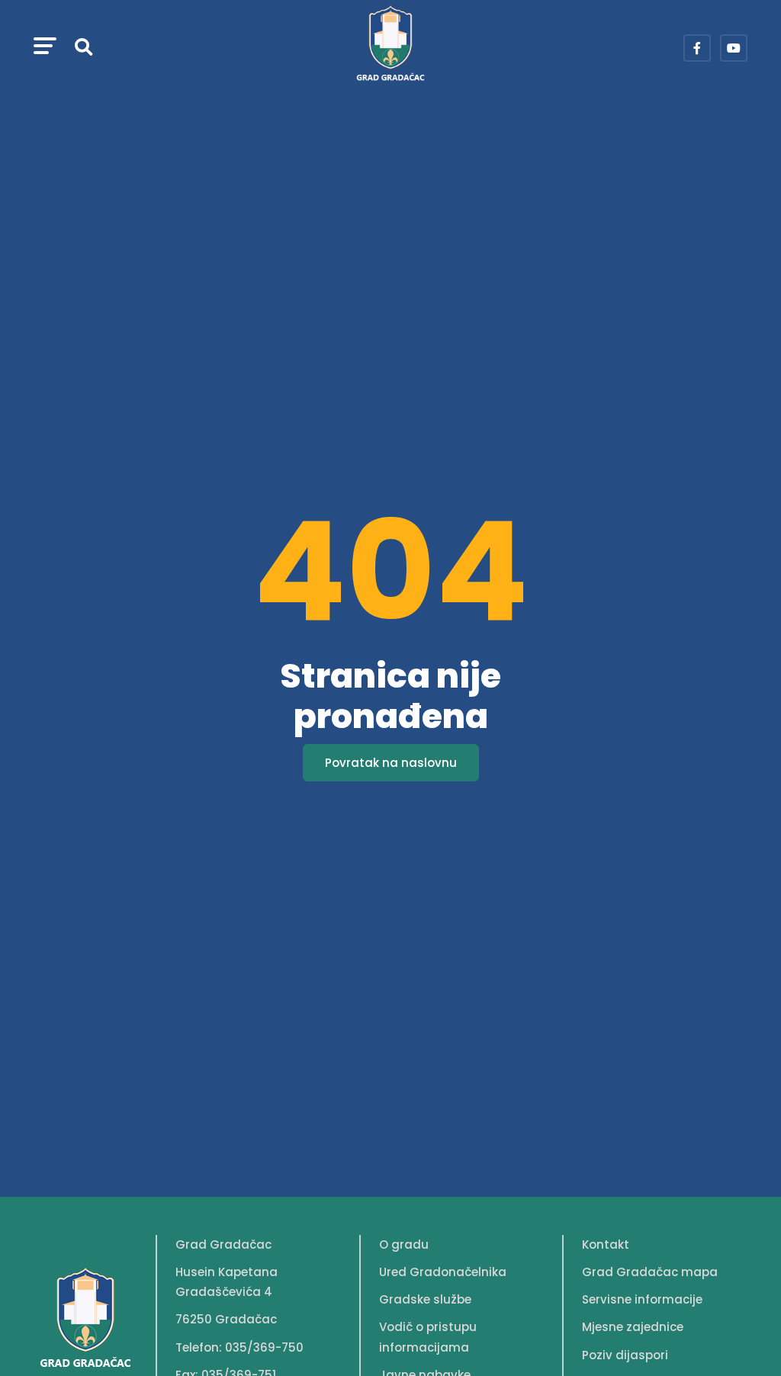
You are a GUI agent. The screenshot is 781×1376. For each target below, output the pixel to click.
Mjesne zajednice (632, 1327)
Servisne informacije (642, 1299)
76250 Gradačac (226, 1319)
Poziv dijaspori (625, 1355)
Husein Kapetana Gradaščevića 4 (226, 1282)
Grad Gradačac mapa (650, 1272)
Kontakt (605, 1244)
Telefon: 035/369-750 (239, 1347)
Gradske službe (425, 1299)
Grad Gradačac (223, 1244)
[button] (45, 48)
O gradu (404, 1244)
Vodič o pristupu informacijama (428, 1337)
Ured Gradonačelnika (442, 1272)
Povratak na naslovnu (391, 763)
